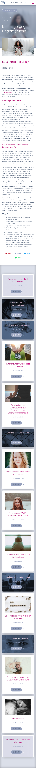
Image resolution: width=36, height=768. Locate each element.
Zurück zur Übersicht (9, 10)
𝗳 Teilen (18, 253)
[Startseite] (3, 3)
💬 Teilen (18, 258)
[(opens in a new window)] (15, 2)
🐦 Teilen (27, 253)
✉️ (25, 2)
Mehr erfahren (16, 291)
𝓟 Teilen (8, 253)
